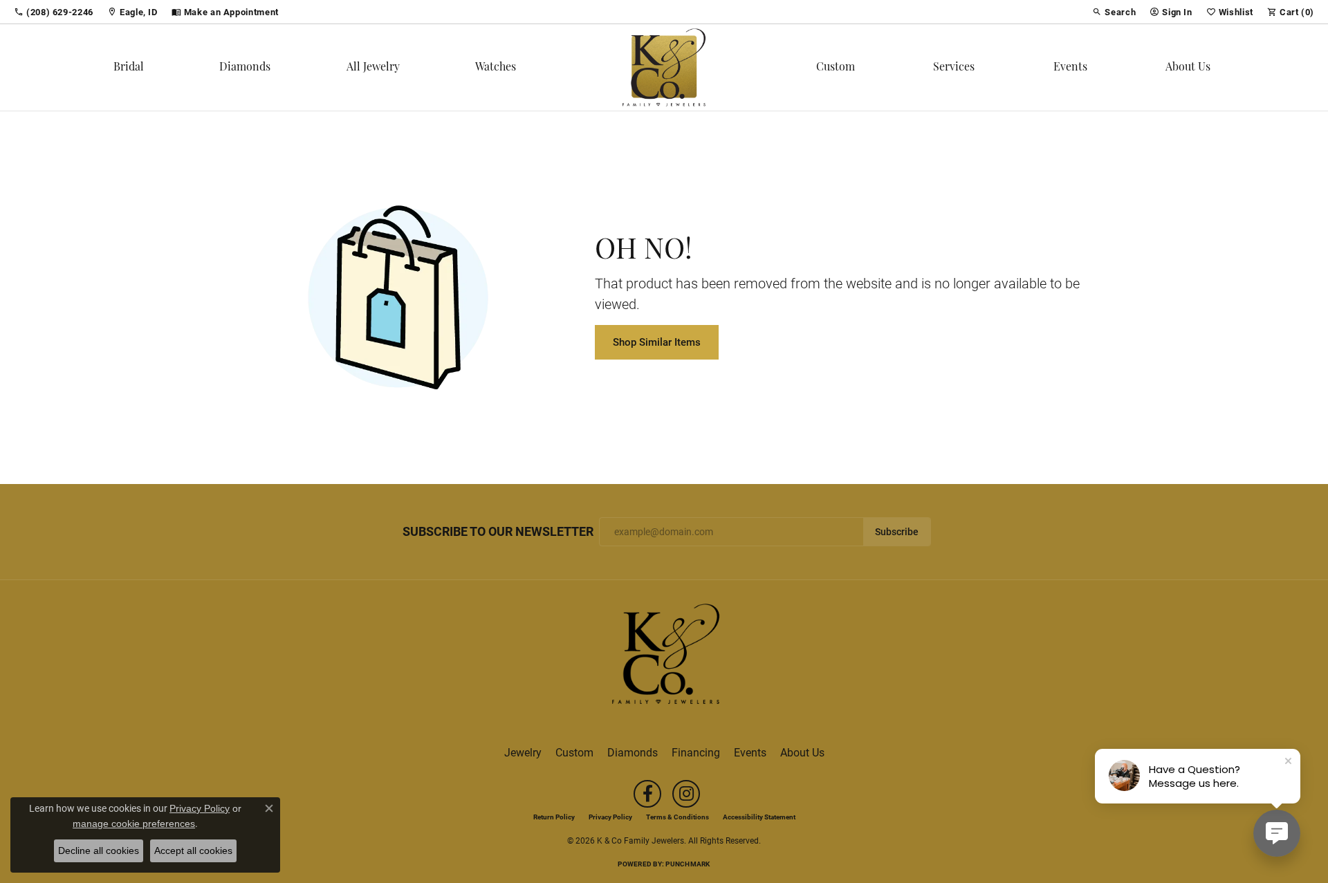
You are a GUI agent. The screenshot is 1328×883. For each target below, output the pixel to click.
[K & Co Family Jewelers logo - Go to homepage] (664, 67)
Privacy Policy (610, 816)
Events (1070, 67)
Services (954, 67)
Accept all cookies (193, 850)
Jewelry (523, 752)
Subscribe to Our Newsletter (498, 531)
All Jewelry (373, 67)
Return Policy (554, 816)
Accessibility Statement (759, 816)
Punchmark (687, 863)
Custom (835, 67)
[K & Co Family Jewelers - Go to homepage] (664, 658)
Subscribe (897, 532)
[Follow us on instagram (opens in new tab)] (686, 794)
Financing (696, 752)
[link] (53, 12)
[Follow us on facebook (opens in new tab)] (647, 794)
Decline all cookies (98, 850)
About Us (1187, 67)
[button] (1114, 12)
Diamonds (244, 67)
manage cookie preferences (134, 823)
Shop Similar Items (657, 341)
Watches (495, 67)
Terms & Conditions (677, 816)
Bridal (128, 67)
